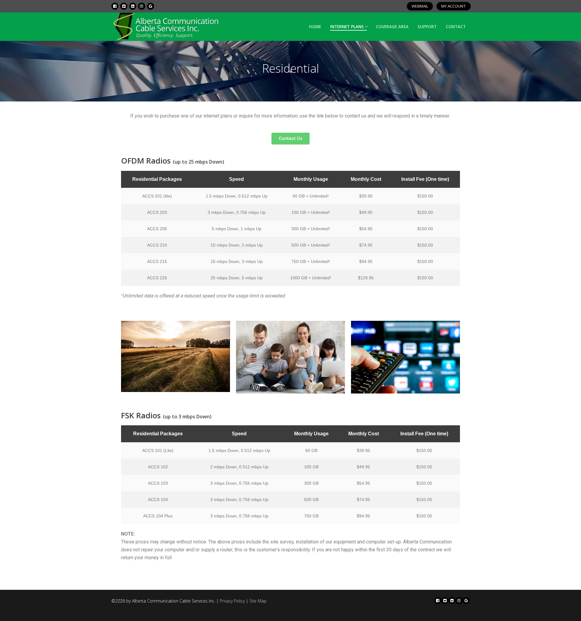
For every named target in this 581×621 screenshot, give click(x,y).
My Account (453, 6)
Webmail (420, 6)
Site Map (258, 601)
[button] (290, 138)
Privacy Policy (232, 601)
